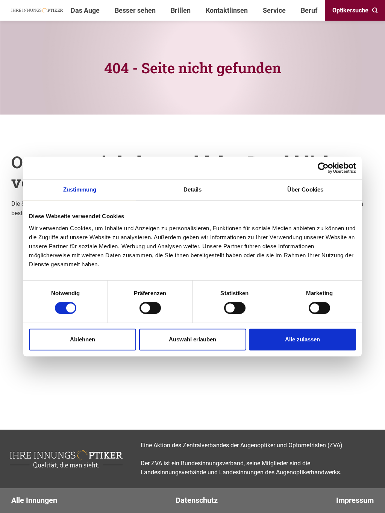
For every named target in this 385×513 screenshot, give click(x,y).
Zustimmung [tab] (80, 189)
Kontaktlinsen (227, 10)
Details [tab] (192, 189)
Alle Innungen (34, 500)
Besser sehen (135, 10)
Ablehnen (82, 339)
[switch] (150, 308)
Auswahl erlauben (192, 339)
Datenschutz (197, 500)
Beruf (309, 10)
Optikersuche (350, 10)
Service (274, 10)
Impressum (355, 500)
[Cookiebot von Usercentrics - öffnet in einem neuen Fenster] (323, 168)
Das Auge (85, 10)
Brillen (181, 10)
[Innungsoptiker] (37, 10)
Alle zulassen (302, 339)
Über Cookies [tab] (305, 189)
